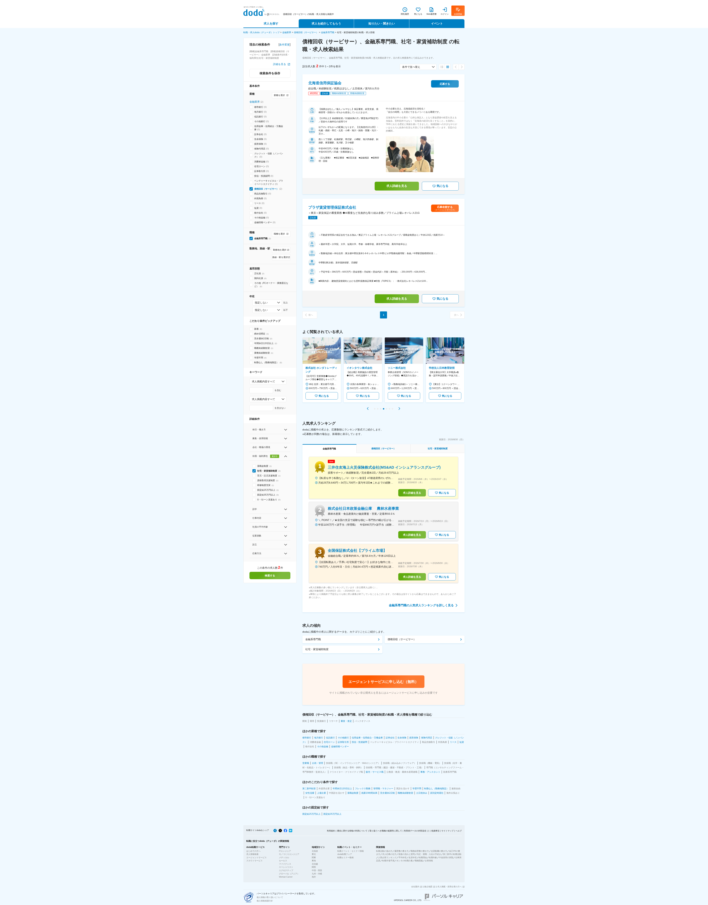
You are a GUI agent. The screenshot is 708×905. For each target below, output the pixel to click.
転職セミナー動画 (345, 857)
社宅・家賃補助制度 (317, 649)
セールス (283, 860)
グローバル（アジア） (289, 874)
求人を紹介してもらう (326, 23)
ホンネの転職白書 (404, 860)
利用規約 (331, 831)
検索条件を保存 (270, 73)
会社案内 (415, 886)
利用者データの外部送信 (415, 831)
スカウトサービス (254, 860)
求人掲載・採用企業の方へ (449, 886)
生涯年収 (413, 857)
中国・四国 (317, 870)
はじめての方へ (253, 851)
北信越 (315, 864)
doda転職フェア (344, 854)
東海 (314, 860)
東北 (314, 854)
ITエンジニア (285, 851)
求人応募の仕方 (389, 854)
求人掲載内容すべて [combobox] (263, 381)
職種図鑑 (419, 860)
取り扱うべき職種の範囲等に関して (385, 831)
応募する (445, 83)
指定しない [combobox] (261, 302)
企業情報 (429, 860)
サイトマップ (447, 831)
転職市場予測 (388, 860)
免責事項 (435, 831)
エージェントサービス (256, 857)
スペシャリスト (286, 867)
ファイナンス (285, 864)
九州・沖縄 (317, 874)
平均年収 (402, 857)
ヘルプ (459, 831)
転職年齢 (433, 857)
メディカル (284, 857)
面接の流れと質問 (406, 854)
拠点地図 (428, 886)
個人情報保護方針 (265, 901)
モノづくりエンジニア (289, 854)
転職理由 (423, 857)
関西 (314, 867)
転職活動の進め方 (384, 851)
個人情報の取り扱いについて (270, 897)
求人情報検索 (252, 854)
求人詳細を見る (396, 185)
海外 (314, 877)
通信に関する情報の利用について (352, 831)
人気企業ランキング (387, 857)
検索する (270, 575)
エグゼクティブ (286, 870)
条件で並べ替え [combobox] (411, 66)
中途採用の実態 (446, 857)
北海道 (315, 851)
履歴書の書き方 (401, 851)
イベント (437, 23)
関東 (314, 857)
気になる (442, 185)
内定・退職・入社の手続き (429, 854)
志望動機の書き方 (439, 851)
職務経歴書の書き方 (420, 851)
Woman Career (286, 877)
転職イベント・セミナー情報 (350, 851)
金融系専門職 (327, 32)
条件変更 (284, 44)
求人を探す (271, 23)
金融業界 (286, 32)
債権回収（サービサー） (306, 32)
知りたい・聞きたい (381, 23)
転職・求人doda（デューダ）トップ (261, 32)
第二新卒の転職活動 (452, 854)
